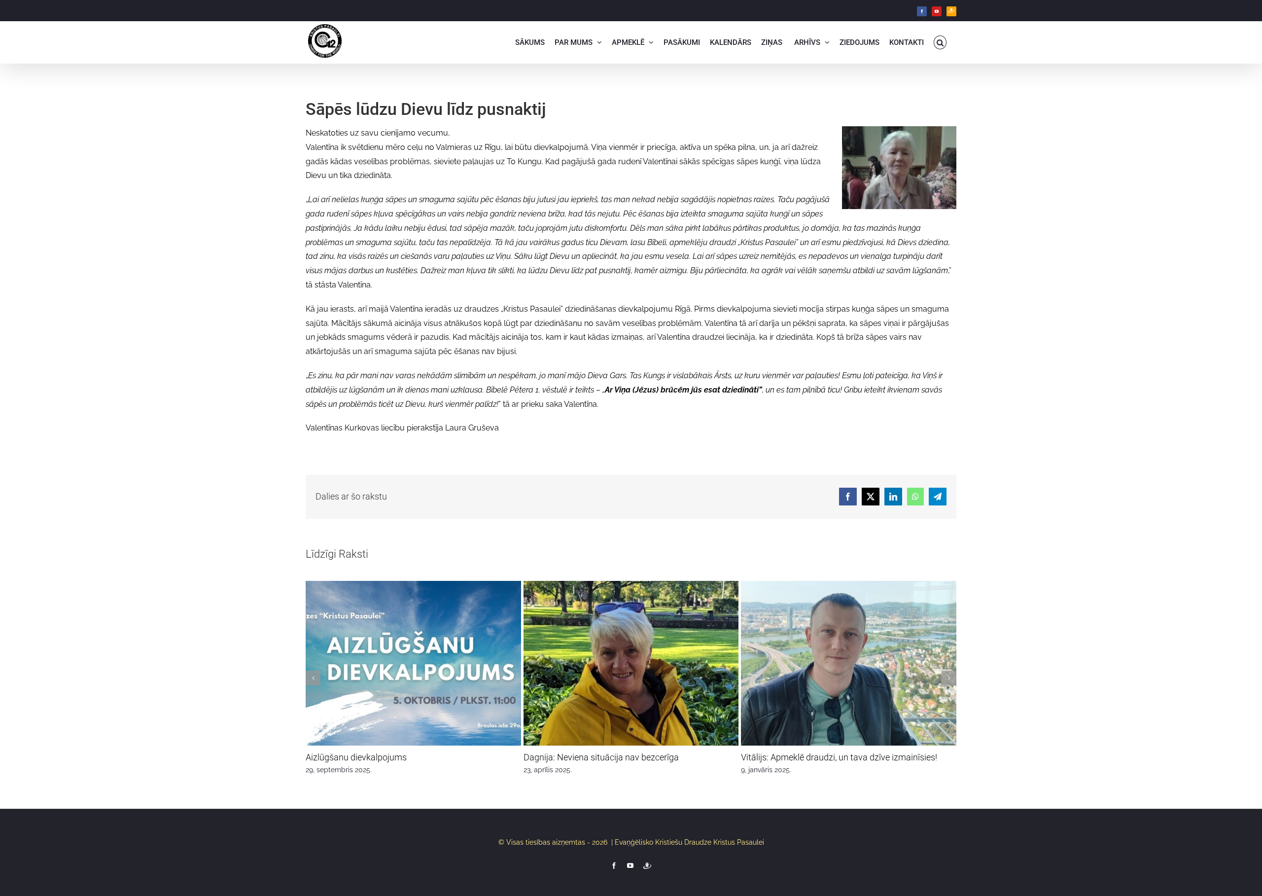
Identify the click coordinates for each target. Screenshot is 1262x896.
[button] (940, 42)
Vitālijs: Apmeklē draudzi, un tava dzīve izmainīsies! (839, 757)
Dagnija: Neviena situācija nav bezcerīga (601, 757)
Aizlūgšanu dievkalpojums (356, 757)
